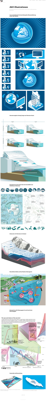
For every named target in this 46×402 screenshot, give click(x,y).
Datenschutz (44, 0)
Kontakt (37, 0)
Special (30, 0)
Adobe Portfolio (24, 399)
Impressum (40, 0)
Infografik (33, 0)
